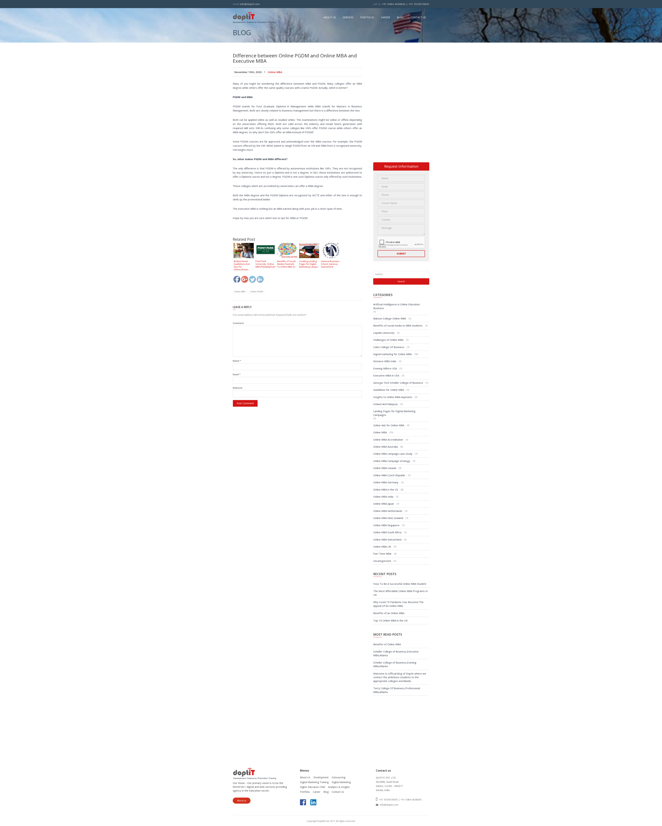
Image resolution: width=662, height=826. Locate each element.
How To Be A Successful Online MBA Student (399, 583)
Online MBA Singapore (386, 525)
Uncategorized (382, 561)
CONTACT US (418, 17)
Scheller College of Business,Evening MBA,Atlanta (394, 664)
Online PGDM (256, 291)
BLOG (400, 17)
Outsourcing (338, 777)
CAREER (385, 17)
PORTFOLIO (367, 17)
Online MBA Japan (383, 503)
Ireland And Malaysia (385, 404)
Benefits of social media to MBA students (398, 325)
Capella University (383, 332)
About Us (305, 777)
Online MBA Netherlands (387, 511)
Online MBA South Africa (387, 532)
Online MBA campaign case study (392, 453)
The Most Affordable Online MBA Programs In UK (400, 592)
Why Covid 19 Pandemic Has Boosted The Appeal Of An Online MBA (398, 603)
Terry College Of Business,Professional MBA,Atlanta (396, 690)
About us (241, 800)
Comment (238, 323)
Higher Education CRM (312, 787)
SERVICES (348, 17)
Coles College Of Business (388, 347)
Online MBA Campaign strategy (391, 461)
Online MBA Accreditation (388, 439)
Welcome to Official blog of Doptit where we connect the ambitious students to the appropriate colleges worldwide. (399, 677)
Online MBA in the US (385, 489)
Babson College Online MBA (389, 318)
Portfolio (305, 791)
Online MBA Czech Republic (389, 475)
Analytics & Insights (339, 787)
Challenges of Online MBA (388, 339)
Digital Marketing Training (314, 782)
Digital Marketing (341, 782)
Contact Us (338, 791)
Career (316, 791)
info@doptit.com (250, 4)
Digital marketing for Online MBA (392, 354)
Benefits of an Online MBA (388, 613)
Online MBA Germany (385, 482)
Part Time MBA (382, 553)
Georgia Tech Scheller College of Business (398, 382)
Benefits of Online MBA (387, 644)
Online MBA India (383, 496)
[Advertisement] (295, 50)
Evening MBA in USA (385, 368)
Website (237, 387)
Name (237, 360)
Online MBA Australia (385, 446)
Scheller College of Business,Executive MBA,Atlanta (396, 653)
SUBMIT (401, 253)
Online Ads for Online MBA (388, 425)
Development (321, 777)
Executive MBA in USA (386, 375)
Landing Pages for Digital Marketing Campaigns (394, 412)
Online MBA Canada (384, 468)
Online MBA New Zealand (388, 518)
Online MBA (275, 72)
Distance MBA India (384, 361)
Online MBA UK (382, 546)
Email (236, 374)
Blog (326, 791)
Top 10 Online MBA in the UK (390, 620)
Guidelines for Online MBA (388, 389)
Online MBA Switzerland (387, 539)
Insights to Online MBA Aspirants (392, 397)
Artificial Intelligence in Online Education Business (396, 306)
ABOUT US (330, 17)
